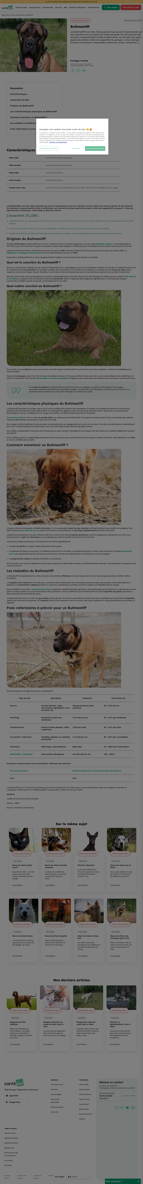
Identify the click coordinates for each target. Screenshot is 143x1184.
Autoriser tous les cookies (95, 148)
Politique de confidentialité (58, 142)
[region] (72, 136)
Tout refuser (76, 148)
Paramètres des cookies (49, 148)
